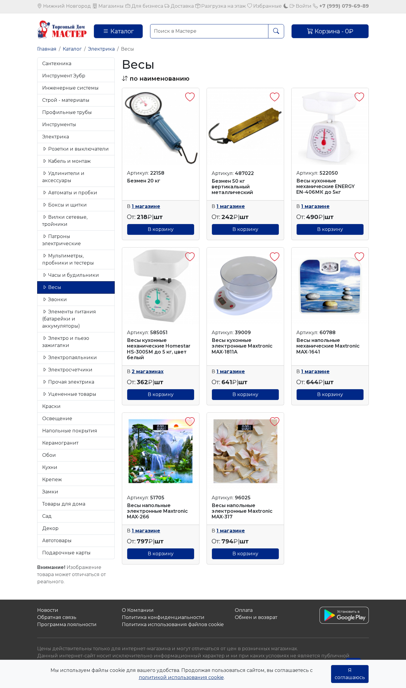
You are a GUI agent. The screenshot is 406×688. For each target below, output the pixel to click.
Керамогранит (60, 443)
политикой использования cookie (181, 677)
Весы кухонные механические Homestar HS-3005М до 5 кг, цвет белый (159, 348)
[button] (155, 78)
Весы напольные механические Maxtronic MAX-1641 (328, 345)
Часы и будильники (73, 275)
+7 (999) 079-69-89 (343, 6)
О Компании (138, 610)
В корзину (161, 229)
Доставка (181, 6)
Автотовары (57, 540)
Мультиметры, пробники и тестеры (68, 259)
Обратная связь (56, 617)
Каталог (121, 31)
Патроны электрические (61, 240)
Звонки (57, 299)
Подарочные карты (66, 553)
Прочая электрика (70, 382)
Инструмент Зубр (63, 76)
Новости (47, 610)
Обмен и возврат (256, 617)
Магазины (110, 6)
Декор (50, 528)
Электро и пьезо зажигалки (65, 341)
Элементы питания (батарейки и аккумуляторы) (69, 319)
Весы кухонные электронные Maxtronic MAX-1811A (242, 345)
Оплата (244, 610)
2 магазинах (147, 371)
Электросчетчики (69, 370)
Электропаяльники (72, 357)
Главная (46, 49)
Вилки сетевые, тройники (64, 220)
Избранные (267, 6)
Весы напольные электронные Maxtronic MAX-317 (242, 511)
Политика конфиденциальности (163, 617)
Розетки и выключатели (78, 149)
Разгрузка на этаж (223, 6)
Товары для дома (63, 504)
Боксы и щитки (67, 205)
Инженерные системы (70, 88)
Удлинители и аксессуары (63, 177)
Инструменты (59, 124)
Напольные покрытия (69, 431)
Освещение (57, 418)
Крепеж (52, 479)
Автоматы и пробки (72, 193)
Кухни (49, 467)
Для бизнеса (146, 6)
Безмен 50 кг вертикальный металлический (232, 186)
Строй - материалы (65, 100)
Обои (49, 455)
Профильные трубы (67, 112)
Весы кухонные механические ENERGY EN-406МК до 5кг (325, 186)
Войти (303, 6)
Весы (54, 287)
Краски (51, 406)
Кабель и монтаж (69, 161)
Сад (47, 516)
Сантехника (56, 63)
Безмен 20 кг (143, 181)
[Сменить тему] (286, 6)
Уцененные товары (71, 394)
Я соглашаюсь (350, 673)
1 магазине (146, 206)
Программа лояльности (67, 624)
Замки (50, 492)
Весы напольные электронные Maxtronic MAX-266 (157, 511)
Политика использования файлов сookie (173, 624)
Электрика (101, 49)
